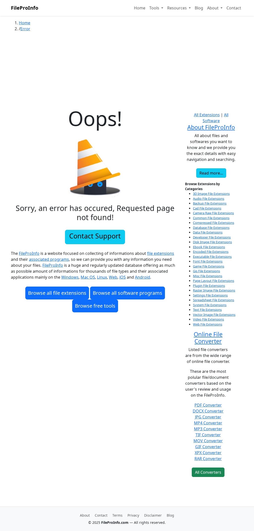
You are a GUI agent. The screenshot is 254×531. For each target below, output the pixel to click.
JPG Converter (208, 417)
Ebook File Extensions (209, 247)
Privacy (133, 515)
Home (139, 8)
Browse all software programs (127, 293)
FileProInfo (24, 7)
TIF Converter (208, 435)
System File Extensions (209, 305)
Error (25, 28)
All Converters (208, 472)
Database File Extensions (211, 227)
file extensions (160, 253)
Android (142, 277)
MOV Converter (208, 440)
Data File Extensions (207, 232)
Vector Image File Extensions (214, 314)
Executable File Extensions (212, 256)
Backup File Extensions (209, 203)
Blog (199, 8)
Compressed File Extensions (213, 222)
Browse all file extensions (57, 293)
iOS (122, 277)
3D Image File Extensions (211, 193)
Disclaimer (153, 515)
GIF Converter (208, 446)
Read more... (211, 173)
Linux (102, 277)
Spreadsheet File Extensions (213, 300)
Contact (233, 8)
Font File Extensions (207, 261)
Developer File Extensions (212, 237)
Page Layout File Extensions (213, 280)
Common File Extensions (211, 218)
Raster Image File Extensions (214, 290)
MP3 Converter (208, 429)
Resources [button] (177, 8)
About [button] (213, 8)
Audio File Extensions (208, 198)
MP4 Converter (208, 423)
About (85, 515)
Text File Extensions (207, 309)
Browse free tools (95, 305)
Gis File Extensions (206, 271)
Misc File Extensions (207, 276)
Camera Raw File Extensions (213, 213)
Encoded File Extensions (210, 251)
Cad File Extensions (207, 208)
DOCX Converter (208, 411)
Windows (70, 277)
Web (113, 277)
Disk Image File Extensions (212, 242)
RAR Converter (208, 458)
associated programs (49, 259)
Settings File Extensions (210, 295)
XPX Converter (208, 452)
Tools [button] (154, 8)
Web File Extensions (207, 324)
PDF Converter (208, 405)
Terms (117, 515)
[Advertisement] (127, 71)
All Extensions (207, 115)
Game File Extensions (208, 266)
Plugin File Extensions (209, 285)
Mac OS (88, 277)
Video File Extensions (208, 319)
